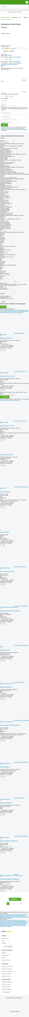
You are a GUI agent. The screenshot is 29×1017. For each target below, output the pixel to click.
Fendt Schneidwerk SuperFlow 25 (9, 841)
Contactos (4, 943)
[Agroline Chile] (9, 2)
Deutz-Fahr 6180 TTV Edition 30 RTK (10, 725)
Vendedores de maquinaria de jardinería (9, 925)
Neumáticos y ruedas (5, 915)
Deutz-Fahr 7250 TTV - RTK (7, 376)
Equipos (12, 915)
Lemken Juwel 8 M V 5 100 (7, 571)
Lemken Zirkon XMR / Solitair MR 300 (10, 610)
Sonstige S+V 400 (4, 650)
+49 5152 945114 (17, 63)
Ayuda (3, 940)
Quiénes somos (5, 938)
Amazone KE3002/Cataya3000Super (9, 879)
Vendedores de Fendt (9, 921)
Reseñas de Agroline (6, 973)
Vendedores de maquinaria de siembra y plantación (14, 924)
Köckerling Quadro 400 (6, 338)
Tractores (13, 914)
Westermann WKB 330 (6, 687)
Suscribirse (4, 397)
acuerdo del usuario (19, 128)
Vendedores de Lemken (11, 922)
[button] (27, 2)
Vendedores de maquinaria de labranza (9, 920)
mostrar (3, 301)
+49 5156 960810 (17, 61)
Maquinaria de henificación (22, 914)
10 (20, 903)
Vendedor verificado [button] (5, 33)
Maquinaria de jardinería (23, 917)
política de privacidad (6, 128)
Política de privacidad (6, 968)
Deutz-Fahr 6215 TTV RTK (7, 425)
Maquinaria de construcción (11, 917)
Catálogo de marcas (6, 976)
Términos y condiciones (7, 966)
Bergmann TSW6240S (6, 802)
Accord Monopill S (5, 767)
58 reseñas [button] (13, 48)
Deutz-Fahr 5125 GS (5, 491)
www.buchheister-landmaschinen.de (9, 64)
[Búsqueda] (27, 6)
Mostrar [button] (11, 57)
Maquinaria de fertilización (6, 918)
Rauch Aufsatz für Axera (6, 454)
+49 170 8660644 (17, 57)
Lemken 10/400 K (4, 532)
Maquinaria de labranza (5, 914)
